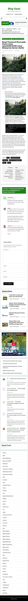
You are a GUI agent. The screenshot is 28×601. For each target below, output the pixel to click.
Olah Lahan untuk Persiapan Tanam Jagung (12, 361)
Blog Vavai (14, 8)
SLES (9, 162)
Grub (8, 157)
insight (4, 512)
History (4, 501)
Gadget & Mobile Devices (8, 496)
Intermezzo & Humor (7, 514)
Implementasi (6, 506)
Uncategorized (6, 585)
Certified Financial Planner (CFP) (10, 363)
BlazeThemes (14, 598)
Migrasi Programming (7, 544)
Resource (5, 566)
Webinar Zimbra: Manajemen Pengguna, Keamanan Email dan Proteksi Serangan (17, 305)
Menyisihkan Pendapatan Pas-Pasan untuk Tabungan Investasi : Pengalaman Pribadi (16, 430)
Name (5, 265)
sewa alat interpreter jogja (13, 428)
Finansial (4, 490)
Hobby (4, 504)
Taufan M (10, 225)
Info (3, 509)
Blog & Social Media (7, 461)
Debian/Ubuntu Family (7, 471)
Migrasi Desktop (6, 536)
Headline (4, 498)
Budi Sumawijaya (18, 74)
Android (4, 452)
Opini (4, 555)
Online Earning (6, 549)
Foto (4, 493)
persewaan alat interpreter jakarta (14, 413)
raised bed (5, 558)
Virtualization (5, 587)
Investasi (5, 520)
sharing (4, 568)
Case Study (5, 466)
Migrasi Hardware (6, 539)
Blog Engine (5, 463)
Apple (4, 455)
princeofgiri (10, 197)
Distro (4, 477)
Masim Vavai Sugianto (7, 50)
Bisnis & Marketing (7, 458)
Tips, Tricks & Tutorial (18, 38)
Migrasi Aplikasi (6, 531)
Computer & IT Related (8, 469)
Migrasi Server (6, 547)
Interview (5, 517)
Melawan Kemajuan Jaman (8, 370)
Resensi (4, 563)
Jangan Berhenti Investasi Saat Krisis (18, 378)
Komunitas (5, 523)
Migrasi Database (6, 533)
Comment (6, 249)
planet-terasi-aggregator (15, 160)
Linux (4, 528)
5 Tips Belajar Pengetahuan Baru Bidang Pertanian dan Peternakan (15, 403)
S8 (7, 378)
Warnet (4, 590)
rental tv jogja (10, 401)
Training (4, 582)
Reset (4, 162)
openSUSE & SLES (7, 38)
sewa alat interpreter (11, 388)
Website (5, 276)
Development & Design (7, 474)
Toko (4, 579)
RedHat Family (6, 560)
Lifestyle (4, 525)
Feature (4, 488)
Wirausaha (5, 593)
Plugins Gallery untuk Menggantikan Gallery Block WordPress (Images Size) (16, 322)
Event (4, 482)
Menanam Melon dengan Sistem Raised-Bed (12, 373)
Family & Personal (6, 485)
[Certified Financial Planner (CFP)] (9, 24)
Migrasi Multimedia (7, 541)
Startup (4, 571)
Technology (5, 574)
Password (5, 160)
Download (5, 479)
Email (5, 271)
